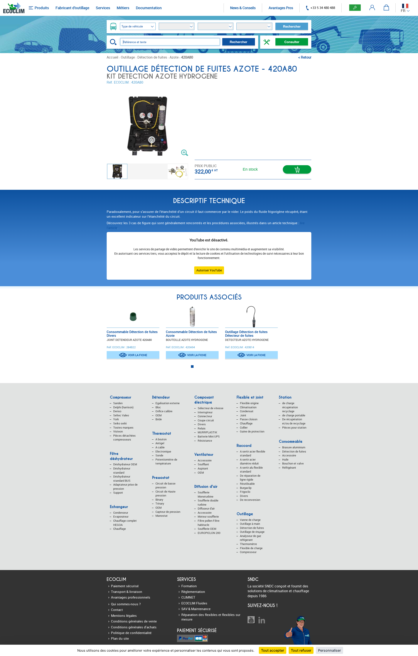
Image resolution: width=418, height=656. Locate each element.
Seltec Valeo (121, 415)
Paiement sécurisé (125, 586)
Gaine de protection (252, 431)
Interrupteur (205, 412)
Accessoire (205, 460)
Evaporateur (120, 516)
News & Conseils (243, 7)
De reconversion (250, 500)
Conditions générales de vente (134, 621)
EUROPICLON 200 (209, 533)
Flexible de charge (251, 548)
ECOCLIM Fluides (194, 603)
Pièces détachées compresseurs (124, 438)
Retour (306, 57)
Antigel (159, 443)
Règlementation (193, 591)
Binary (159, 499)
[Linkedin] (261, 620)
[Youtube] (251, 620)
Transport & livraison (126, 591)
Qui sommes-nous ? (126, 604)
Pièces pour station (294, 427)
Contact (117, 609)
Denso (117, 411)
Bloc (158, 407)
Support (118, 493)
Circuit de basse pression (165, 485)
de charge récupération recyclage (290, 407)
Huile (285, 459)
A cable (160, 447)
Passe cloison (248, 419)
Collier (244, 427)
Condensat (246, 411)
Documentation (149, 7)
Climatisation (248, 407)
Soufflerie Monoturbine (205, 494)
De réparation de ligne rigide (250, 478)
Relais (202, 428)
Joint (243, 415)
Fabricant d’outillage (72, 7)
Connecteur (205, 416)
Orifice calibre (163, 411)
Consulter (291, 41)
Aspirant (203, 468)
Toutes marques (123, 427)
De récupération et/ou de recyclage (293, 421)
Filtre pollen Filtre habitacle (208, 523)
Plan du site (120, 638)
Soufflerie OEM (207, 529)
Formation (189, 586)
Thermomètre (248, 544)
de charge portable (293, 415)
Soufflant (203, 464)
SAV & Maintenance (196, 609)
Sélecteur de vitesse (210, 408)
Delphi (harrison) (123, 407)
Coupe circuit (206, 420)
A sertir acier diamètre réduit (249, 462)
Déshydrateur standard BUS (121, 478)
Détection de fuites (252, 528)
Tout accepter (272, 650)
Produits (41, 7)
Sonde (159, 455)
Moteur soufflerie (208, 516)
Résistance (205, 440)
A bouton (161, 439)
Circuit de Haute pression (165, 493)
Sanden (118, 403)
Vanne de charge (250, 520)
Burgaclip (245, 488)
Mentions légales (124, 615)
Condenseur (120, 513)
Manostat (161, 516)
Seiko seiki (120, 423)
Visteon (118, 431)
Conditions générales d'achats (134, 627)
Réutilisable (247, 484)
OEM (158, 415)
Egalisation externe (167, 403)
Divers (202, 424)
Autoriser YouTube (209, 270)
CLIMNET (188, 597)
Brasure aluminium (293, 447)
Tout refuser (301, 650)
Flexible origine (249, 403)
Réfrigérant (289, 467)
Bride (158, 419)
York (116, 419)
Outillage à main (250, 524)
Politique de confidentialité (131, 633)
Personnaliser (329, 650)
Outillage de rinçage (252, 532)
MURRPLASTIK (207, 432)
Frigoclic (245, 492)
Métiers (123, 7)
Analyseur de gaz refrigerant (250, 538)
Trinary (159, 503)
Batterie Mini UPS (209, 436)
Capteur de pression (167, 512)
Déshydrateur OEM (125, 464)
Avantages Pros (281, 7)
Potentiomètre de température (166, 462)
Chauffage (119, 529)
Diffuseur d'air (206, 508)
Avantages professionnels (130, 597)
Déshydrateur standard (121, 470)
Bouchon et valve (293, 463)
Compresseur (248, 552)
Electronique (163, 451)
